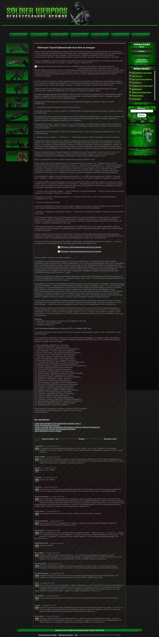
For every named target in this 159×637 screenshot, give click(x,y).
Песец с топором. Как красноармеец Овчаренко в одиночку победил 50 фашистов (67, 427)
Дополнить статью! (110, 439)
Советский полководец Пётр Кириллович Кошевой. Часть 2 (58, 423)
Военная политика (48, 439)
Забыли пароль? (141, 61)
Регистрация (142, 59)
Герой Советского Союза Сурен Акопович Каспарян (55, 429)
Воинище (81, 439)
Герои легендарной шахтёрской (47, 425)
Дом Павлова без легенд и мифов (48, 431)
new (56, 439)
